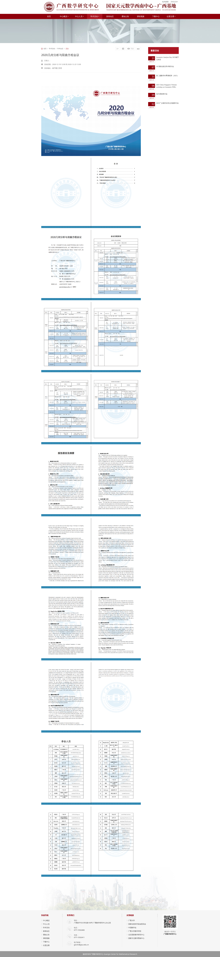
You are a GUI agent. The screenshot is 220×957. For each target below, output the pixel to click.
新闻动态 (110, 16)
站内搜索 (165, 2)
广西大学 (131, 920)
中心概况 (63, 16)
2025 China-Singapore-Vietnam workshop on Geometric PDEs (163, 87)
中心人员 (78, 16)
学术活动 (94, 16)
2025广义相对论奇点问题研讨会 (164, 105)
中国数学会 (132, 927)
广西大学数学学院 (134, 931)
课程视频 (140, 16)
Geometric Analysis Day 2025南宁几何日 (164, 59)
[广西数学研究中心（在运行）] (110, 7)
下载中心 (156, 16)
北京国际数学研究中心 (136, 935)
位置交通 (170, 16)
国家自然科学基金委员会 (137, 924)
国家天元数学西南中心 (136, 938)
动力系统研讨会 (158, 96)
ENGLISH (174, 2)
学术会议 (60, 48)
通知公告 (125, 16)
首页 (49, 16)
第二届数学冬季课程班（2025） (164, 78)
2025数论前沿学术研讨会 (161, 69)
